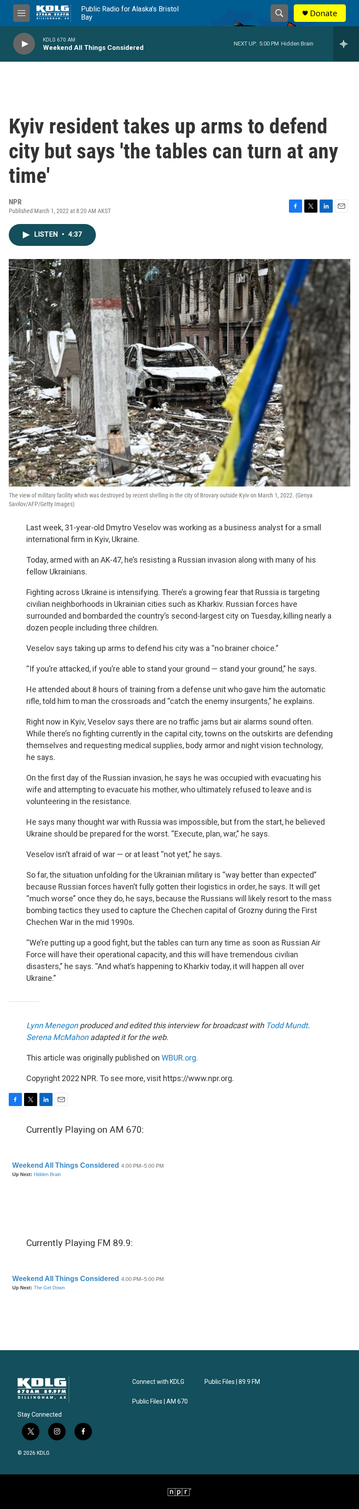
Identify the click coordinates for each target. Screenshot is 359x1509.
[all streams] (346, 43)
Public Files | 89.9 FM (232, 1382)
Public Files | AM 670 (160, 1401)
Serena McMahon (57, 1037)
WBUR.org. (180, 1057)
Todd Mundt (287, 1025)
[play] (24, 44)
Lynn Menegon (52, 1025)
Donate (323, 13)
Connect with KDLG (158, 1382)
